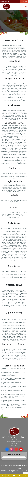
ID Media (14, 472)
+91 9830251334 (5, 1)
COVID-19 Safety (19, 467)
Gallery (15, 465)
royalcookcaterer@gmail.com (14, 441)
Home (2, 465)
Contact (24, 465)
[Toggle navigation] (25, 6)
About (6, 465)
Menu (10, 465)
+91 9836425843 (14, 445)
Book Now (24, 1)
